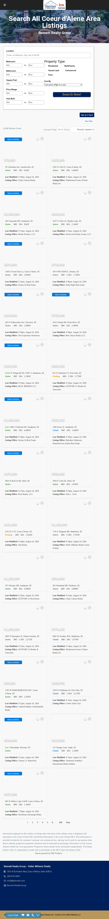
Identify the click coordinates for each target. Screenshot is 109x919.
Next (68, 822)
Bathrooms (11, 71)
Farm (50, 75)
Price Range (11, 89)
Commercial (70, 70)
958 (60, 822)
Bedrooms (10, 61)
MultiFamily (69, 66)
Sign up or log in (87, 115)
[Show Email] (28, 915)
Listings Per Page (50, 129)
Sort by (67, 129)
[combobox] (48, 55)
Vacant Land (53, 70)
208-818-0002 (13, 876)
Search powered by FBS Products (48, 853)
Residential (53, 66)
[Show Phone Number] (33, 915)
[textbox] (49, 55)
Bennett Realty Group (16, 885)
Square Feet (11, 80)
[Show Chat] (23, 915)
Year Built (10, 99)
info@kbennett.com (16, 881)
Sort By (47, 81)
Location (10, 51)
